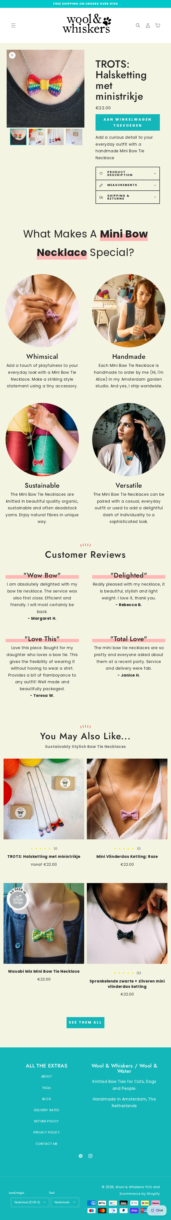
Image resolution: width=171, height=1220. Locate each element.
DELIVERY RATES (46, 1110)
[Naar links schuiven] (13, 89)
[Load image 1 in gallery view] (18, 137)
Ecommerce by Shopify (140, 1193)
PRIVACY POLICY (46, 1132)
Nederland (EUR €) (27, 1202)
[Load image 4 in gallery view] (74, 137)
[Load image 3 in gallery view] (55, 137)
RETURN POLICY (46, 1121)
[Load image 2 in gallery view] (37, 137)
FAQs (47, 1088)
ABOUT (46, 1076)
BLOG (46, 1099)
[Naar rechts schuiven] (78, 89)
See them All (85, 1022)
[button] (138, 25)
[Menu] (13, 25)
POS (148, 1187)
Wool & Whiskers (130, 1187)
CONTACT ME (47, 1144)
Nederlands (62, 1202)
